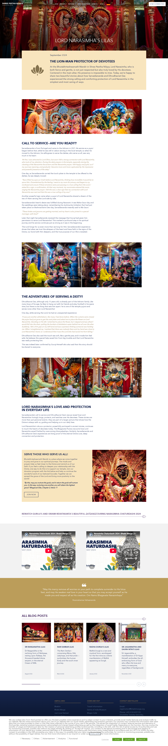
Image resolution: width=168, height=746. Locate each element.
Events (62, 4)
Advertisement (49, 739)
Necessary (26, 739)
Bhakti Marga (59, 710)
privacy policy (95, 734)
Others (36, 739)
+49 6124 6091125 (133, 712)
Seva (102, 4)
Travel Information (94, 706)
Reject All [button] (142, 739)
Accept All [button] (128, 739)
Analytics (62, 739)
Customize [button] (105, 739)
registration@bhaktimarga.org (132, 709)
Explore (71, 4)
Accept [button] (117, 739)
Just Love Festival (61, 713)
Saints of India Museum (96, 710)
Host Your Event (83, 4)
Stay (56, 4)
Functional (73, 739)
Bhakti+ (57, 706)
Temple (94, 4)
